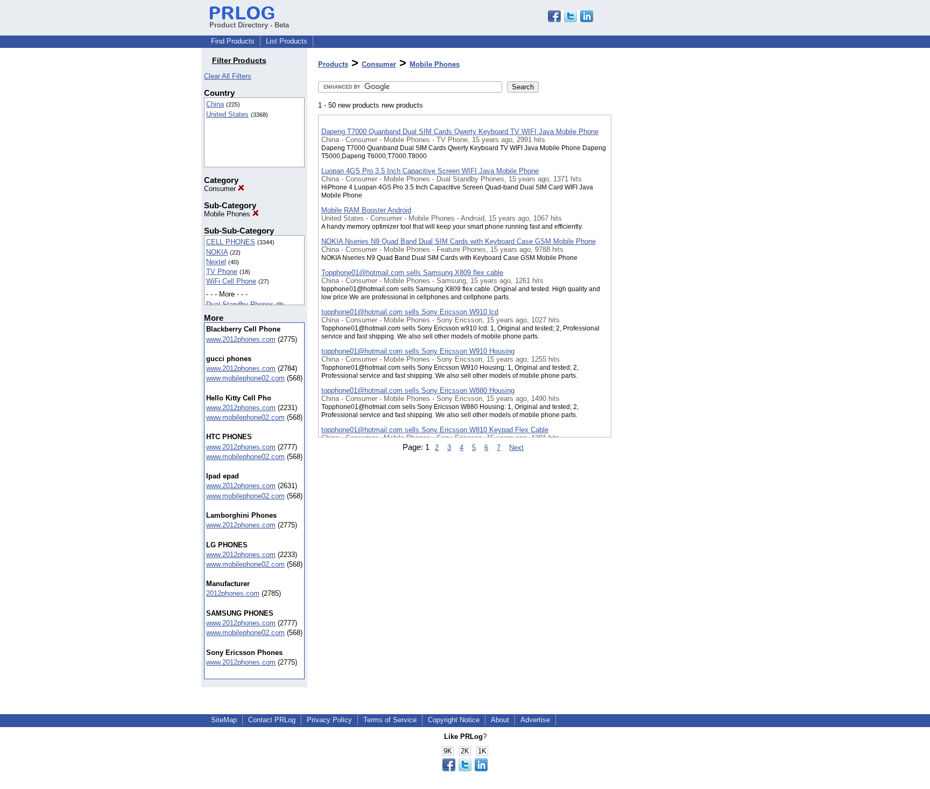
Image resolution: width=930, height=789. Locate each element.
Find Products (233, 41)
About (500, 720)
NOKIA (217, 252)
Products (333, 64)
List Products (286, 41)
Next (516, 447)
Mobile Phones (228, 214)
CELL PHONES (230, 242)
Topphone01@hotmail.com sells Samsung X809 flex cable (412, 273)
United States (227, 114)
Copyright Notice (454, 720)
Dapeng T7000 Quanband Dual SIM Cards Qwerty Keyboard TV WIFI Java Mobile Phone (459, 132)
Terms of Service (390, 720)
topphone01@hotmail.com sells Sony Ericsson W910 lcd (409, 312)
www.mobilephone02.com (245, 378)
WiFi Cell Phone (231, 281)
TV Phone (221, 271)
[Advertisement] (665, 279)
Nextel (216, 262)
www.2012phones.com (241, 339)
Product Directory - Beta (249, 25)
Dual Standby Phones (240, 304)
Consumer (221, 189)
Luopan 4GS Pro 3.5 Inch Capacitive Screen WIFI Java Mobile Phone (430, 171)
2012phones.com (232, 593)
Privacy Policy (329, 720)
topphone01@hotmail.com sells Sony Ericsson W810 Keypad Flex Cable (434, 430)
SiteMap (224, 720)
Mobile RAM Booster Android (366, 210)
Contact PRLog (271, 720)
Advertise (535, 720)
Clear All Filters (227, 76)
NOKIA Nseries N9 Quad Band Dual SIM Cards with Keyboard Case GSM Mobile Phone (458, 241)
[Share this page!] (570, 20)
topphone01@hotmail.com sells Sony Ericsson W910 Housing (418, 351)
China (215, 104)
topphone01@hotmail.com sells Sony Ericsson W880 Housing (418, 390)
